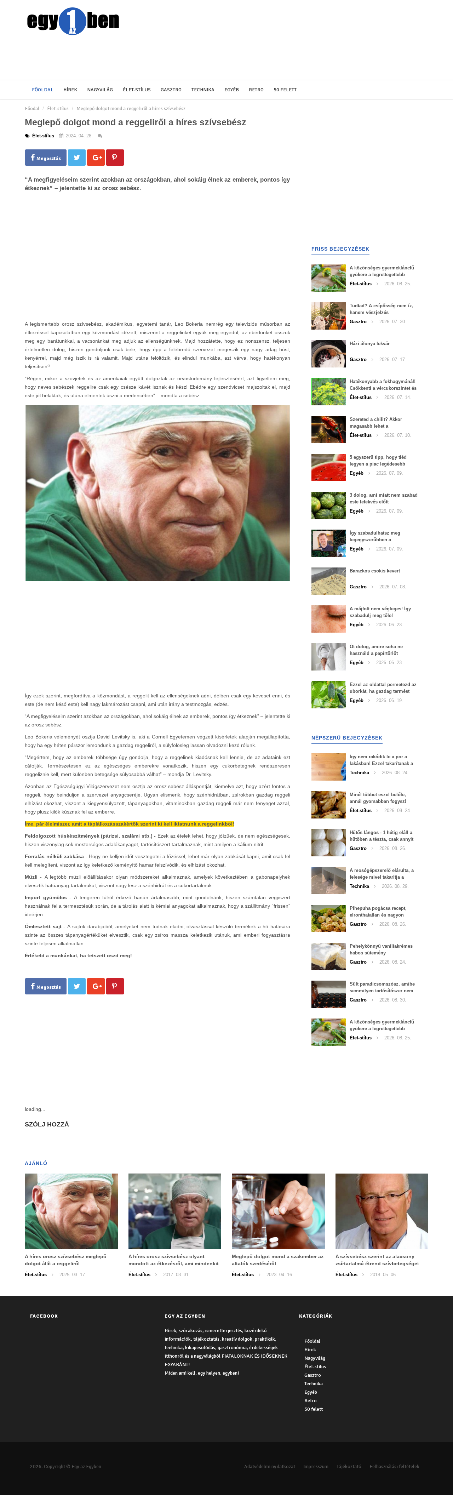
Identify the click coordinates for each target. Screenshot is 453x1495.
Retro (256, 90)
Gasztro (171, 90)
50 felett (285, 90)
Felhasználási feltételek (394, 1466)
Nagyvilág (100, 90)
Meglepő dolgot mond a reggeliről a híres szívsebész (130, 108)
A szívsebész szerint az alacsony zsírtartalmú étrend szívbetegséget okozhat (377, 1263)
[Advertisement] (196, 58)
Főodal (32, 108)
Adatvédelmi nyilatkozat (269, 1466)
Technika (202, 90)
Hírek (70, 90)
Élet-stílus (137, 90)
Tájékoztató (349, 1466)
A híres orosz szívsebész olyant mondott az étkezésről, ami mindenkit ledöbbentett (173, 1263)
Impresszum (315, 1466)
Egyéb (231, 90)
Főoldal (42, 90)
